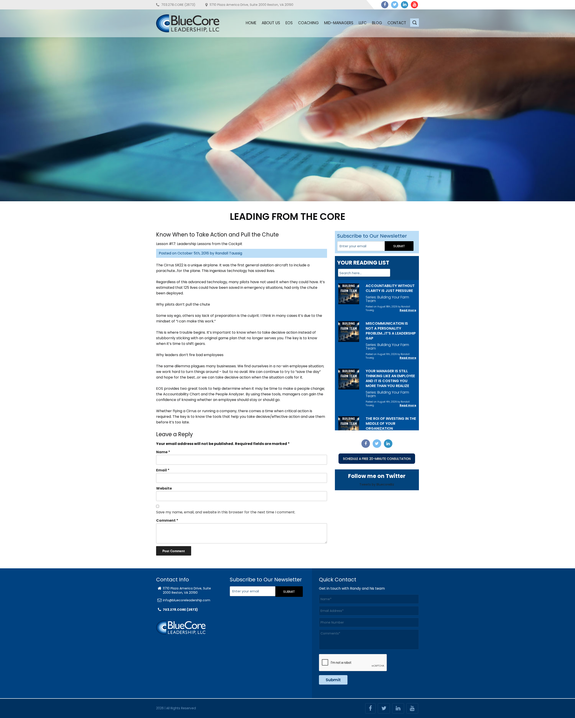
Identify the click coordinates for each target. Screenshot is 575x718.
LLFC (363, 23)
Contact (396, 23)
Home (251, 23)
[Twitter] (394, 4)
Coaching (308, 23)
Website (164, 488)
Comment (167, 520)
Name (163, 452)
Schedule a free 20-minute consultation (377, 458)
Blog (377, 23)
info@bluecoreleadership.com (186, 600)
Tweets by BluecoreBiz (376, 484)
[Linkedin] (404, 4)
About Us (271, 23)
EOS (289, 23)
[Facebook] (384, 4)
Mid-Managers (338, 23)
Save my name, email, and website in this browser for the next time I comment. (225, 512)
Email (163, 470)
